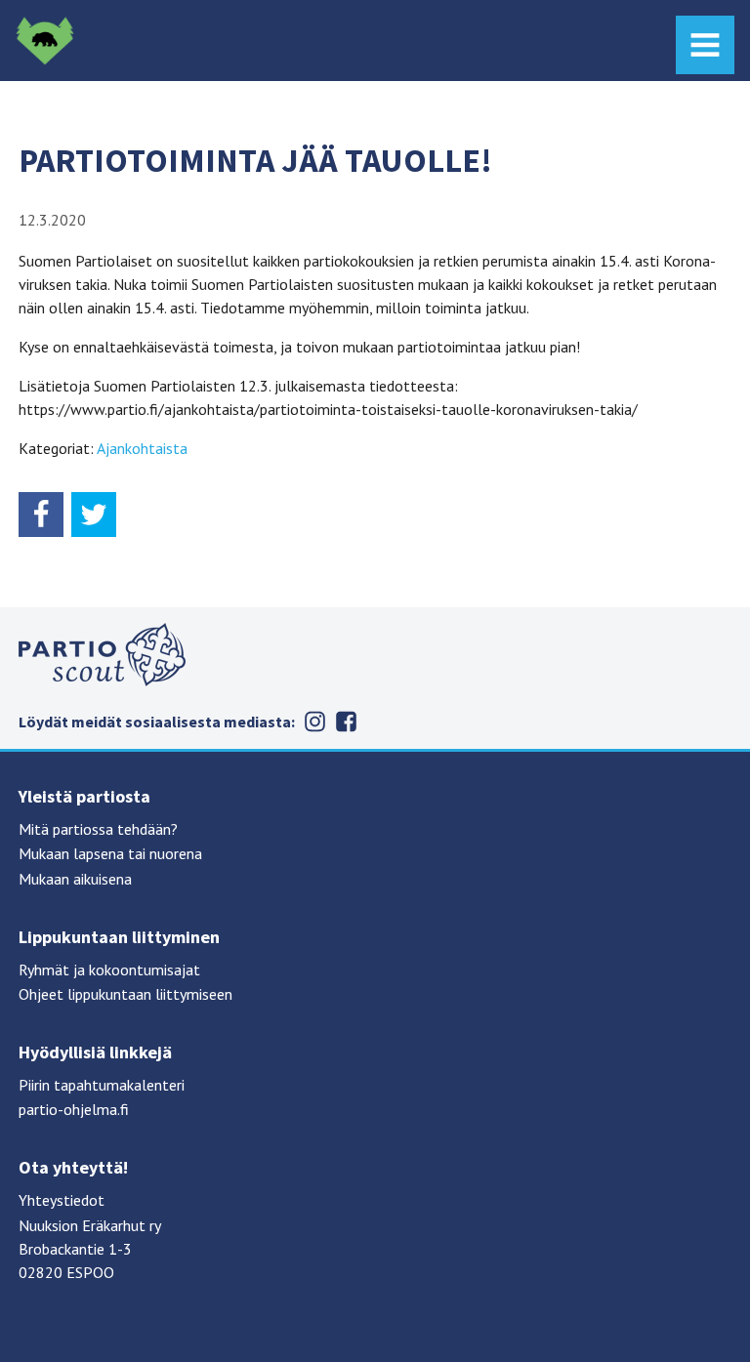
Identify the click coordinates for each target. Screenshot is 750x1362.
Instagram (314, 721)
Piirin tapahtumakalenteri (102, 1084)
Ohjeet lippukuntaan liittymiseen (125, 994)
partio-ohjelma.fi (74, 1109)
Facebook (345, 721)
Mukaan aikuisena (75, 878)
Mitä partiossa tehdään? (98, 829)
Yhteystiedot (61, 1200)
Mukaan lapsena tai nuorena (110, 853)
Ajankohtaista (142, 448)
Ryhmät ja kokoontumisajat (109, 969)
